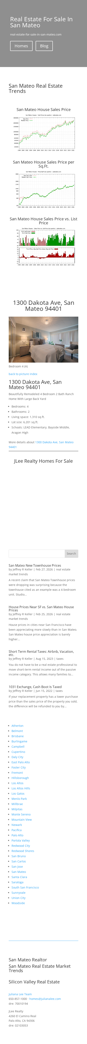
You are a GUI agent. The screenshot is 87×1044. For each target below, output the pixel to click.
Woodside (18, 903)
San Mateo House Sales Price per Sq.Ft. (43, 164)
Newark (17, 825)
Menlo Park (19, 799)
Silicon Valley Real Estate (34, 982)
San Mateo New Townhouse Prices (35, 565)
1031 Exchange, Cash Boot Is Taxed (35, 687)
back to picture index (23, 374)
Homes (21, 46)
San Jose (17, 866)
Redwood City (21, 846)
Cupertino (18, 752)
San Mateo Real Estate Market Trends (40, 968)
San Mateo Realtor (28, 960)
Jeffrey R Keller (23, 569)
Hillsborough (20, 778)
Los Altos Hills (21, 788)
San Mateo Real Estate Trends (36, 88)
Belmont (17, 731)
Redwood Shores (23, 851)
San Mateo (19, 872)
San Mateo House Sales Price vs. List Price (43, 221)
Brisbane (18, 736)
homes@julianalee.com (45, 999)
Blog (44, 46)
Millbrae (17, 804)
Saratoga (17, 882)
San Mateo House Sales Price (44, 109)
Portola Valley (21, 840)
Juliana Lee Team (20, 994)
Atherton (17, 726)
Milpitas (17, 809)
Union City (18, 898)
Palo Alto (17, 835)
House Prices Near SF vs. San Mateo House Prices (41, 608)
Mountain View (22, 819)
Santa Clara (19, 877)
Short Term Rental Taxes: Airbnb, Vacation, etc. (41, 653)
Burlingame (19, 741)
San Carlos (19, 861)
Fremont (17, 773)
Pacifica (17, 830)
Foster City (19, 767)
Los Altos (17, 783)
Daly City (17, 757)
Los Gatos (18, 793)
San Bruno (19, 856)
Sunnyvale (18, 893)
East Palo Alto (21, 762)
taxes (60, 659)
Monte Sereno (21, 814)
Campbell (18, 746)
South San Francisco (25, 887)
